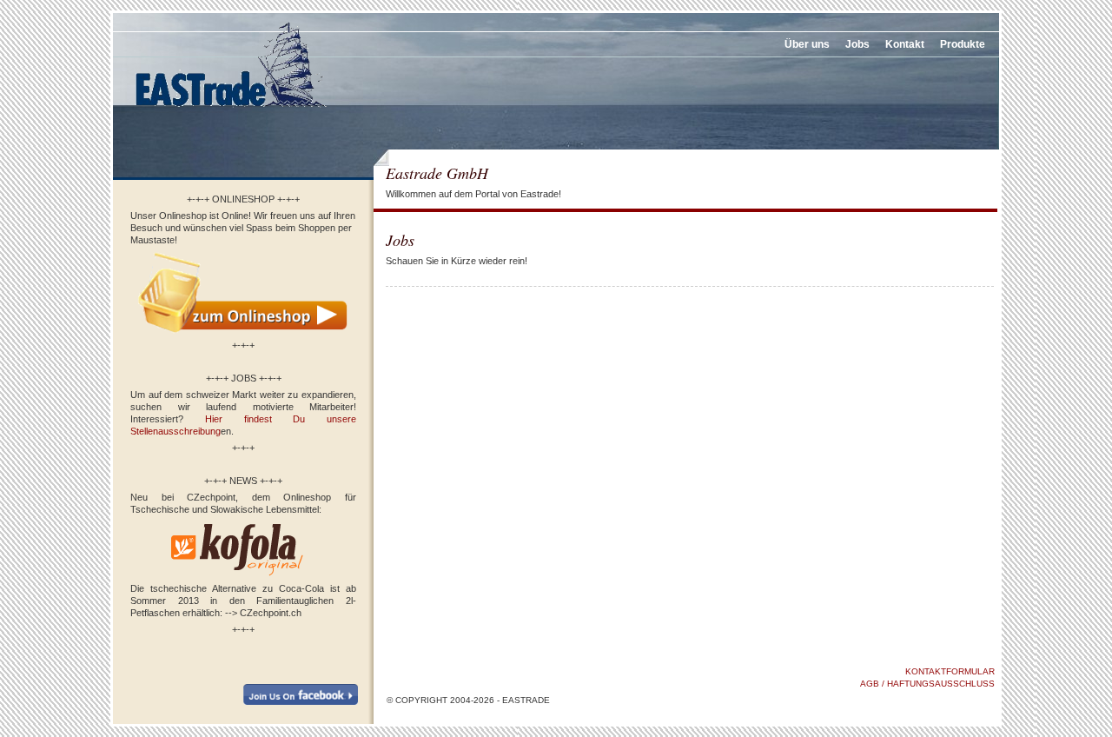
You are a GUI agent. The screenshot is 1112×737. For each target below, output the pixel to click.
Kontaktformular (950, 671)
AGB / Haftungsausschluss (927, 683)
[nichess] (230, 112)
